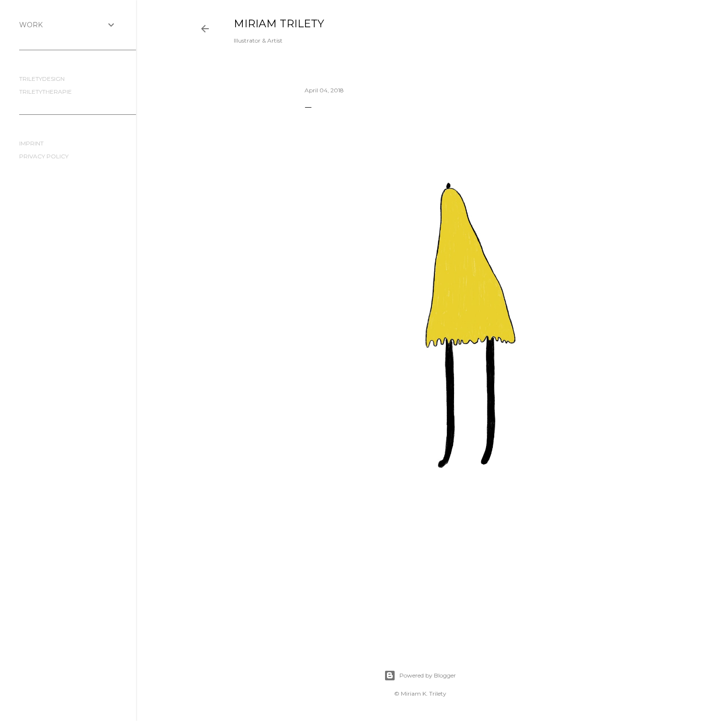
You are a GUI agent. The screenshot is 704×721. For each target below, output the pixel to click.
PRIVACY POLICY (43, 156)
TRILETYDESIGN (42, 78)
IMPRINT (31, 143)
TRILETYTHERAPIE (45, 91)
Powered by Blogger (427, 675)
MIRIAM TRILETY (279, 23)
